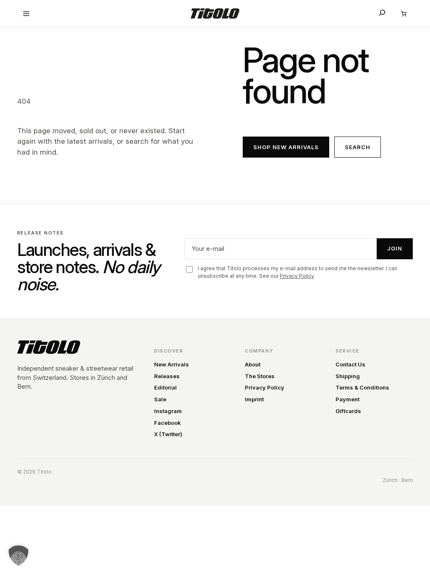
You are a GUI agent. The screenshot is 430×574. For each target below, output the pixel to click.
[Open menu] (26, 13)
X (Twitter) (168, 434)
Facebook (167, 422)
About (252, 364)
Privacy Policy (297, 276)
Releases (167, 376)
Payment (347, 399)
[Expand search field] (382, 12)
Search (357, 147)
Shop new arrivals (286, 147)
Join (394, 248)
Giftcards (348, 411)
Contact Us (350, 364)
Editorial (165, 387)
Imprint (254, 399)
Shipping (348, 376)
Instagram (168, 411)
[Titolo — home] (48, 347)
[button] (18, 555)
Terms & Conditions (362, 387)
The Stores (260, 376)
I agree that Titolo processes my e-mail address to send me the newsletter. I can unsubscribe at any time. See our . (297, 272)
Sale (160, 399)
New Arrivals (171, 364)
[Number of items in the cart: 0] (403, 13)
